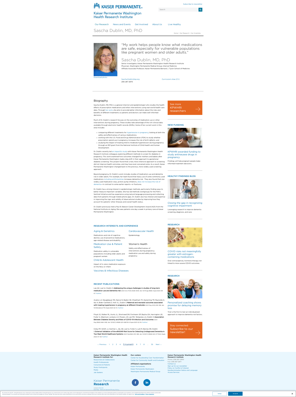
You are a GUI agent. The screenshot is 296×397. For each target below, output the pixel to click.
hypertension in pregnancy (137, 132)
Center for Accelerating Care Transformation (147, 358)
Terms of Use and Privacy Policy (109, 389)
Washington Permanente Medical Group (145, 371)
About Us (157, 24)
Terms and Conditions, (140, 394)
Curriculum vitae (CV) (171, 79)
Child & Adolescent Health (108, 260)
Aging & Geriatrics (104, 231)
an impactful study (119, 151)
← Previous (101, 344)
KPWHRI (100, 388)
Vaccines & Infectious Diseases (111, 271)
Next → (159, 344)
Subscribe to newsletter (192, 4)
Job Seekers (98, 372)
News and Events (122, 24)
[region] (148, 394)
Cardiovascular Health (141, 231)
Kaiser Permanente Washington (142, 369)
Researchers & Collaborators (104, 360)
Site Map (96, 389)
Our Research (102, 24)
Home (176, 33)
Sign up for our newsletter (177, 366)
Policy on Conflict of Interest (178, 368)
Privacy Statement (149, 394)
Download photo (100, 77)
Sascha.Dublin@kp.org (130, 79)
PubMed (98, 293)
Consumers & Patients (102, 365)
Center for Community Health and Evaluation (147, 360)
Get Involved (141, 24)
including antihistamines (114, 179)
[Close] (292, 393)
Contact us (172, 364)
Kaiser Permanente (138, 366)
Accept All (235, 393)
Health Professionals (101, 362)
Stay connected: (179, 325)
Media (96, 370)
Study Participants (100, 367)
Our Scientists (196, 33)
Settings (220, 393)
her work (109, 110)
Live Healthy (174, 24)
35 (152, 344)
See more (175, 104)
